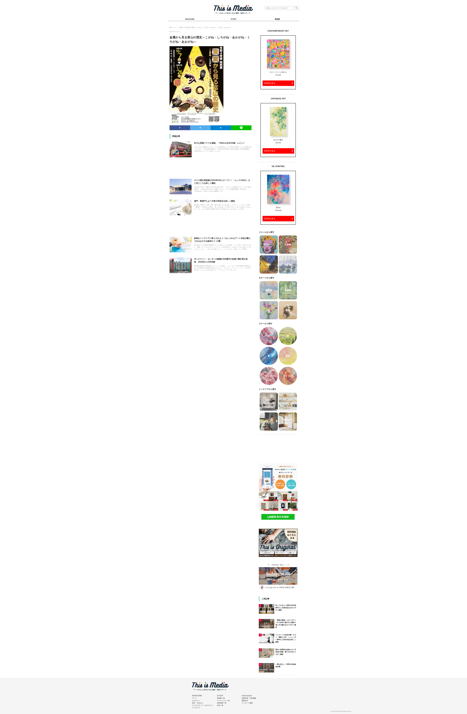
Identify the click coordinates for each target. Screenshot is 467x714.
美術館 (277, 19)
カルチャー (196, 700)
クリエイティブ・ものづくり (202, 705)
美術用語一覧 (221, 703)
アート (194, 698)
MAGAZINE (189, 19)
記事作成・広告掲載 (249, 698)
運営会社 (245, 700)
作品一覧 (220, 705)
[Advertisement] (210, 171)
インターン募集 (247, 703)
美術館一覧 (221, 698)
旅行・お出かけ (197, 703)
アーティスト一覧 (223, 700)
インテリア (196, 708)
